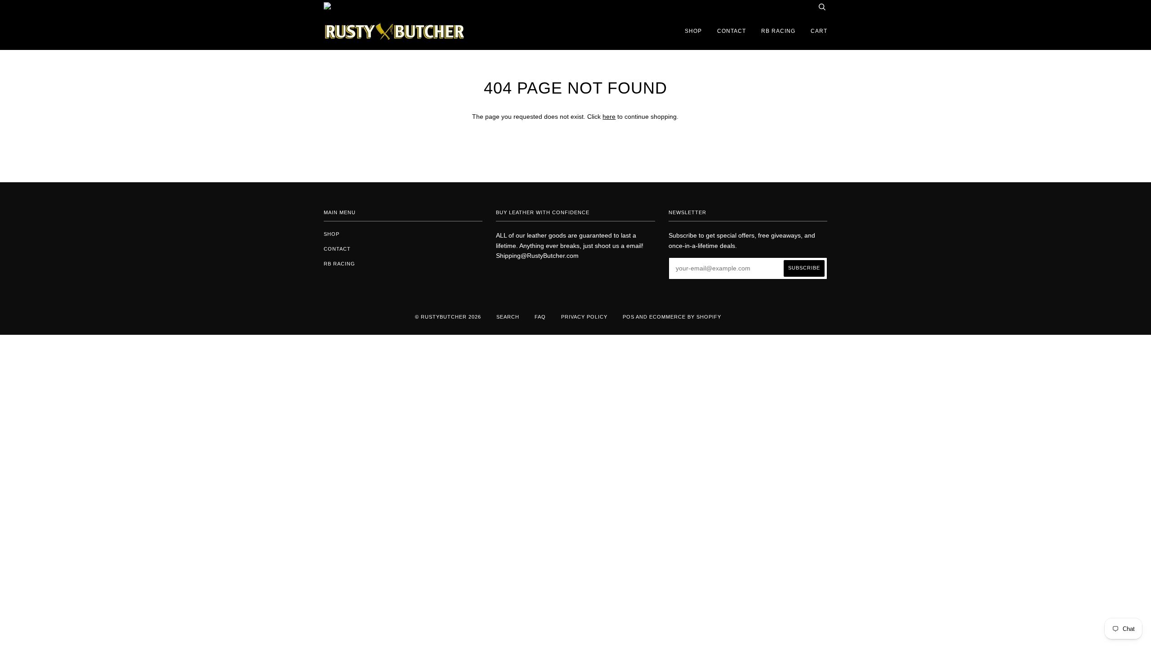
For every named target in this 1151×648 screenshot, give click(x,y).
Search (507, 317)
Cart (819, 31)
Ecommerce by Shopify (685, 317)
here (609, 116)
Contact (731, 31)
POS (628, 317)
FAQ (540, 317)
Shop (693, 31)
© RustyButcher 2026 (448, 317)
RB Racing (778, 31)
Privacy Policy (584, 317)
